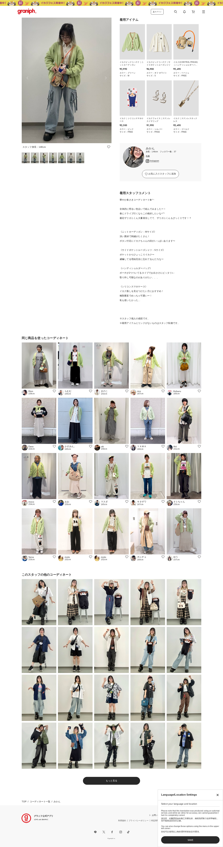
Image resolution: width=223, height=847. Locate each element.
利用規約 (122, 820)
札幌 (148, 156)
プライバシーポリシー (139, 820)
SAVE (190, 840)
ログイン (158, 12)
